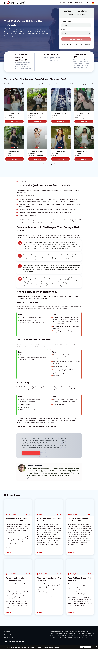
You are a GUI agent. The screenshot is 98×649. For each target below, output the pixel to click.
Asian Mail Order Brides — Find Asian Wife (79, 579)
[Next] (23, 100)
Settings (73, 647)
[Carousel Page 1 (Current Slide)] (12, 109)
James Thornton (34, 466)
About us (62, 2)
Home (18, 181)
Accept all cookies (86, 647)
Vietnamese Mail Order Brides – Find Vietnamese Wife (17, 520)
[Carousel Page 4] (63, 109)
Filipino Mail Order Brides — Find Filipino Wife (49, 579)
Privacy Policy (9, 638)
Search (70, 2)
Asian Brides (79, 2)
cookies (15, 647)
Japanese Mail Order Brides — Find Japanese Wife (17, 579)
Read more (9, 552)
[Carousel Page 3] (16, 109)
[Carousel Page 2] (15, 109)
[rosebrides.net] (14, 2)
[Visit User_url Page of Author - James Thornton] (28, 478)
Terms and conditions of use (14, 641)
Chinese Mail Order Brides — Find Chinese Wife (78, 520)
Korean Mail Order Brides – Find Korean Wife (49, 520)
